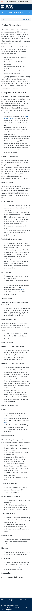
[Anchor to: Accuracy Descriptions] (19, 484)
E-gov (24, 607)
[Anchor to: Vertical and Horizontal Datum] (24, 239)
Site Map (27, 600)
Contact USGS (5, 602)
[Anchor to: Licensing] (11, 558)
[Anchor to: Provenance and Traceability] (23, 496)
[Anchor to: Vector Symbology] (16, 298)
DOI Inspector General (7, 607)
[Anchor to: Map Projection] (14, 272)
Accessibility (20, 600)
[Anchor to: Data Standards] (16, 182)
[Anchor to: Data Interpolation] (16, 535)
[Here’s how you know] (16, 2)
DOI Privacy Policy (6, 600)
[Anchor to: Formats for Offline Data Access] (25, 346)
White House (18, 607)
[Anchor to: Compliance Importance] (28, 92)
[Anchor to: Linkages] (10, 548)
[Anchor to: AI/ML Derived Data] (17, 514)
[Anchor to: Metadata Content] (15, 436)
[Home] (7, 7)
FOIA (10, 609)
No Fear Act (5, 609)
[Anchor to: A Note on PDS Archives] (20, 156)
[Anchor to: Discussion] (13, 573)
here (22, 289)
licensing (17, 567)
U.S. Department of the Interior (9, 605)
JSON (6, 418)
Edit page (26, 19)
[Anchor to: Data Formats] (14, 342)
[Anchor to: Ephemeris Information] (19, 319)
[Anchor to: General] (9, 410)
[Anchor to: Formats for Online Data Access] (25, 364)
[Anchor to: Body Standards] (15, 202)
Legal (13, 600)
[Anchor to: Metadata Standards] (20, 405)
